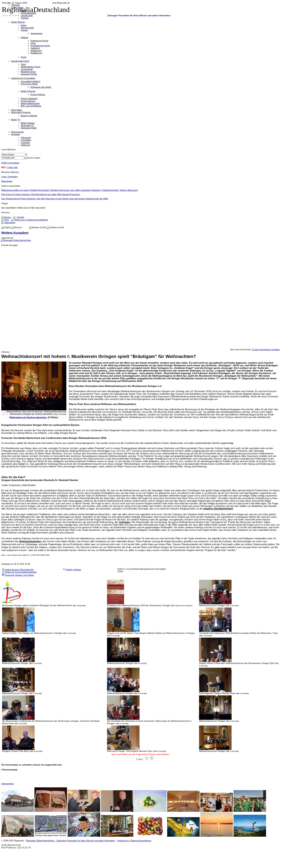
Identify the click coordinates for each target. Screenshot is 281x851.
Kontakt (20, 217)
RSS (6, 220)
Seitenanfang (7, 783)
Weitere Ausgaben (15, 232)
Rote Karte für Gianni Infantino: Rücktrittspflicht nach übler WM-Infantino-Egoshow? (40, 194)
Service (7, 217)
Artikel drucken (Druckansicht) (18, 569)
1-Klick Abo (12, 167)
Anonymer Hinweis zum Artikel (19, 575)
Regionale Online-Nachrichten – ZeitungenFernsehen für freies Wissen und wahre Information (70, 840)
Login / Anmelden (9, 176)
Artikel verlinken (73, 569)
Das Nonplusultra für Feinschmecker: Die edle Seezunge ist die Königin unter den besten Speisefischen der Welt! (54, 198)
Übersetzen (9, 222)
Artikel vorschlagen (10, 163)
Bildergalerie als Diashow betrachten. (28, 417)
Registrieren (7, 181)
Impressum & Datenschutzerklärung (30, 220)
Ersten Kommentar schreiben (266, 349)
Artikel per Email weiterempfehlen (20, 572)
